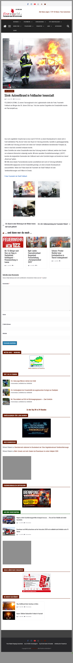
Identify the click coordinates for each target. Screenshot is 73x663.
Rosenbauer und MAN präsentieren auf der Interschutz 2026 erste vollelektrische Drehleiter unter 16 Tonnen (42, 530)
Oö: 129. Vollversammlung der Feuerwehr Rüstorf (53, 224)
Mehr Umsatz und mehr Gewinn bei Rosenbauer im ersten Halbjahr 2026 (36, 451)
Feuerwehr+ (27, 22)
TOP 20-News (54, 11)
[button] (20, 22)
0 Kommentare (18, 99)
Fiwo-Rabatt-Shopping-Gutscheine (14, 644)
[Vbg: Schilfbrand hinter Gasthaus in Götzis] (9, 606)
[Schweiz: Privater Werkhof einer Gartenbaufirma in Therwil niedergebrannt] (60, 238)
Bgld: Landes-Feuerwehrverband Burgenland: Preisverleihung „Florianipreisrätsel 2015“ (34, 256)
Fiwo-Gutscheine (65, 11)
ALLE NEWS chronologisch (31, 644)
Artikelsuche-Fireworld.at (61, 644)
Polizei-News (28, 26)
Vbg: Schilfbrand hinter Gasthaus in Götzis (27, 604)
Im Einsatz (16, 22)
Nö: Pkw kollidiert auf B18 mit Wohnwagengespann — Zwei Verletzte (31, 399)
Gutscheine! (58, 26)
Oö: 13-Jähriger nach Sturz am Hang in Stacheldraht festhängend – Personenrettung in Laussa (12, 256)
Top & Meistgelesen (54, 22)
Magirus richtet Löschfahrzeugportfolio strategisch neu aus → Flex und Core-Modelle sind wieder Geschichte (41, 519)
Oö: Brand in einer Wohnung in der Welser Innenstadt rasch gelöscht (20, 225)
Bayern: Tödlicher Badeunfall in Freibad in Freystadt (30, 613)
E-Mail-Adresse (7, 324)
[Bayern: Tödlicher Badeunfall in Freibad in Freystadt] (9, 615)
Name (4, 314)
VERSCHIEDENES (40, 22)
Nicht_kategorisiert (9, 91)
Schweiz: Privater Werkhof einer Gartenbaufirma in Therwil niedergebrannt (59, 254)
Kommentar (6, 283)
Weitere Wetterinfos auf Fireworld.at (36, 368)
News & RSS (16, 26)
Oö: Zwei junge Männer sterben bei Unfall (23, 380)
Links (48, 26)
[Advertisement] (17, 468)
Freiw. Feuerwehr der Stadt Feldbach (16, 176)
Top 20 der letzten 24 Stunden (46, 644)
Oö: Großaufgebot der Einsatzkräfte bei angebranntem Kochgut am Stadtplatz (34, 390)
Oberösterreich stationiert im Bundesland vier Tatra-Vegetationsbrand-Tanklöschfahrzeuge (41, 447)
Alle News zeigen (44, 11)
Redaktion (39, 26)
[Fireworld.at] (5, 26)
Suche (15, 30)
